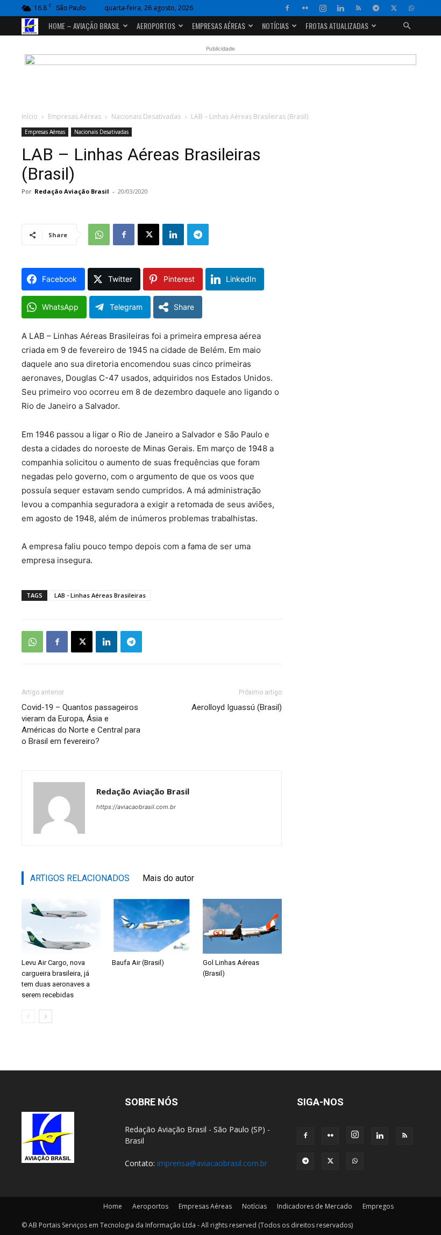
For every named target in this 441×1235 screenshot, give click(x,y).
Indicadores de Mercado (314, 1206)
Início (30, 116)
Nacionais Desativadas (146, 116)
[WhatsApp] (411, 8)
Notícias (275, 25)
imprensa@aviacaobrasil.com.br (212, 1163)
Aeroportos (156, 25)
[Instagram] (323, 8)
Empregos (378, 1206)
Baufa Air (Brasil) (138, 963)
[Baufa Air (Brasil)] (151, 926)
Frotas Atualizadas (336, 25)
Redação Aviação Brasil (71, 191)
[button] (406, 26)
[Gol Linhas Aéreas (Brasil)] (242, 926)
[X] (394, 8)
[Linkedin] (340, 8)
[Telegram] (376, 8)
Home (112, 1206)
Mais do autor (168, 878)
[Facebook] (287, 8)
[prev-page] (28, 1016)
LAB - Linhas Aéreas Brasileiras (100, 595)
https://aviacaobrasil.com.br (136, 807)
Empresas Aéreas (218, 25)
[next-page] (45, 1016)
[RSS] (358, 8)
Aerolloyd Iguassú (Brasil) (236, 707)
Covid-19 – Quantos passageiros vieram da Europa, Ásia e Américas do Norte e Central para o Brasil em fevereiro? (81, 724)
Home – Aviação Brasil (84, 25)
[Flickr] (305, 8)
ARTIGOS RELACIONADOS (80, 878)
